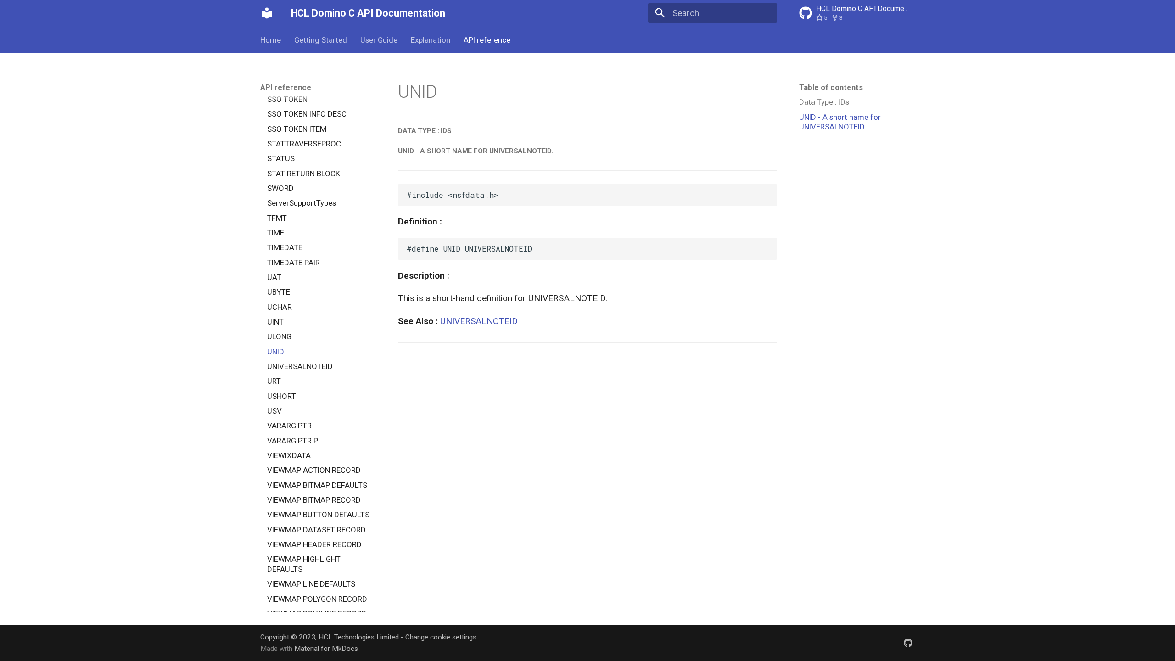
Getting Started (320, 40)
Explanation (430, 40)
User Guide (378, 40)
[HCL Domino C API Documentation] (267, 13)
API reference (486, 40)
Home (270, 40)
